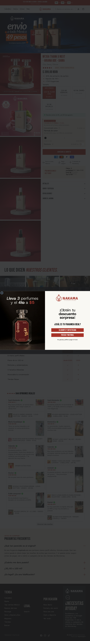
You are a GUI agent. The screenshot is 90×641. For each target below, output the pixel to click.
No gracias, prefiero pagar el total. (67, 340)
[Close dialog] (2, 293)
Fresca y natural (67, 335)
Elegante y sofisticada (67, 330)
